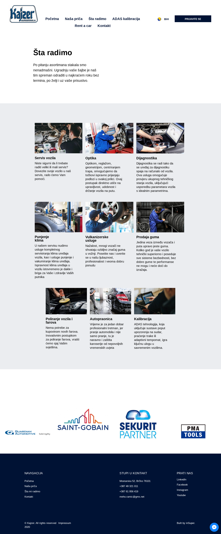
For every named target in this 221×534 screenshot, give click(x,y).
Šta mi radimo (32, 491)
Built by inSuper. (186, 523)
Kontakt (104, 26)
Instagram (182, 490)
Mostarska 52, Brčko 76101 (135, 481)
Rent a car (83, 26)
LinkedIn (181, 479)
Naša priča (74, 19)
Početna (52, 19)
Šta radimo (97, 19)
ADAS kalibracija (126, 19)
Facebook (182, 484)
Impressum (64, 523)
